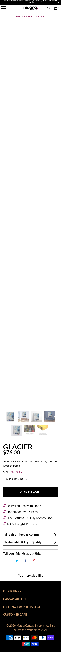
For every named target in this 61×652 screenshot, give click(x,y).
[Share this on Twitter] (17, 560)
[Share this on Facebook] (25, 560)
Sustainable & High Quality (23, 542)
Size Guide (17, 472)
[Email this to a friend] (42, 560)
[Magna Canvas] (30, 8)
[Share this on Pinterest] (34, 560)
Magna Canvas (25, 625)
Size (13, 472)
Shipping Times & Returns (21, 534)
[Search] (49, 8)
